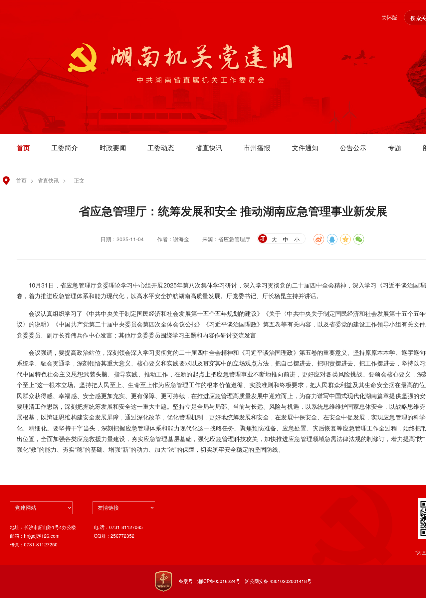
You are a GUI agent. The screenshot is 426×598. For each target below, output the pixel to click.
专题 (394, 147)
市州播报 (257, 147)
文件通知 (305, 147)
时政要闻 (113, 147)
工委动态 (160, 147)
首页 (23, 147)
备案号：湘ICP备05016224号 (209, 581)
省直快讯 (209, 147)
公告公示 (353, 147)
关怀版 (389, 17)
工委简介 (64, 147)
